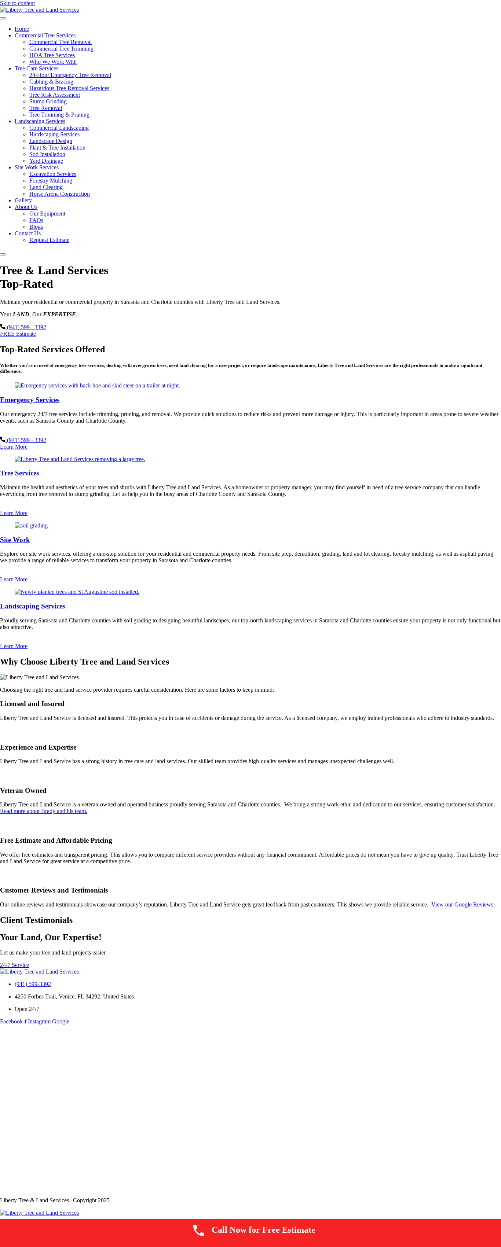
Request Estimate (49, 240)
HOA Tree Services (52, 55)
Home (22, 29)
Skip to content (17, 3)
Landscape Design (50, 141)
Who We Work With (53, 62)
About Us (26, 207)
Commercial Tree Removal (60, 42)
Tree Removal (45, 108)
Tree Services (19, 473)
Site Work (15, 540)
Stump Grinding (48, 101)
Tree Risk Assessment (54, 95)
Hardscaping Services (54, 134)
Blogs (36, 227)
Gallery (23, 200)
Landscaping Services (40, 121)
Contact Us (28, 233)
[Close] (3, 254)
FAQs (36, 220)
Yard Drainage (46, 161)
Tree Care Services (36, 68)
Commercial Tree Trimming (61, 48)
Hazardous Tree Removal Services (69, 88)
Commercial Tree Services (45, 35)
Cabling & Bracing (51, 81)
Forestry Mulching (50, 180)
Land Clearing (46, 187)
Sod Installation (47, 154)
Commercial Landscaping (59, 128)
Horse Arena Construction (59, 194)
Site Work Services (37, 167)
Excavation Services (52, 174)
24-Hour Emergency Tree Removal (70, 75)
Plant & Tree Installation (57, 147)
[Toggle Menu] (3, 18)
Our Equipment (47, 213)
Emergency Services (29, 400)
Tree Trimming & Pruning (59, 114)
